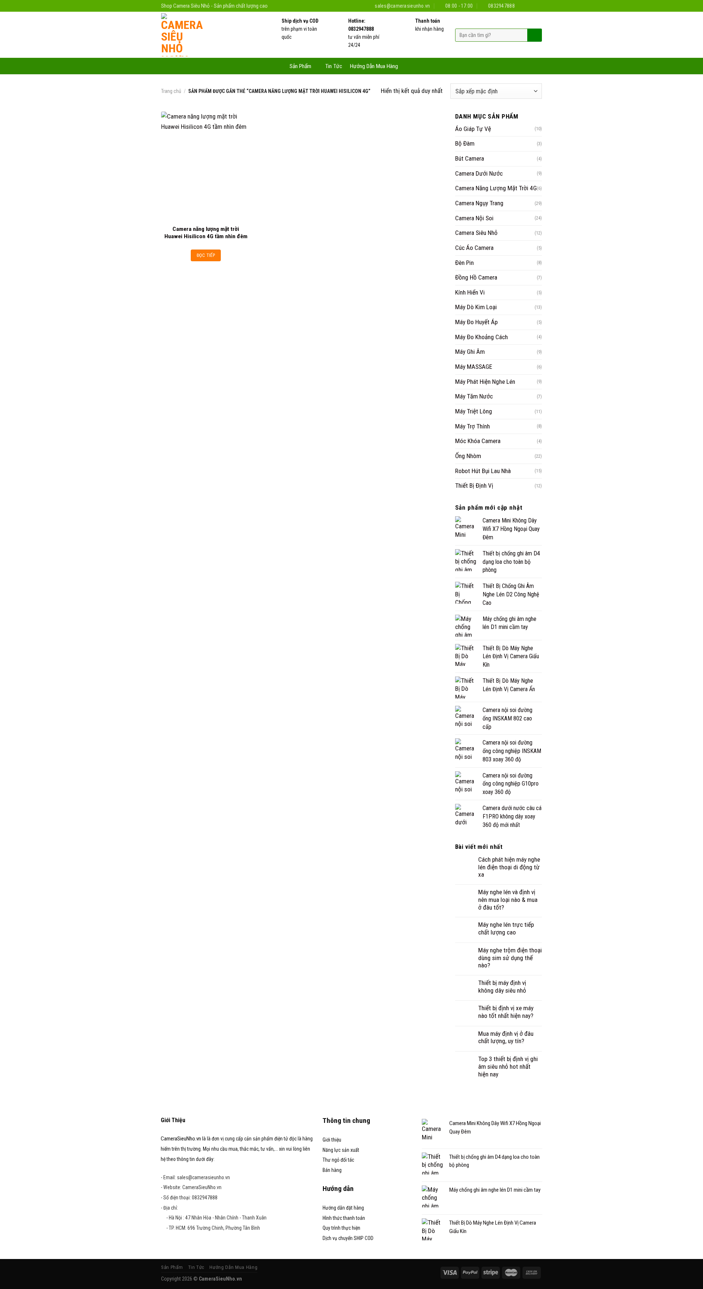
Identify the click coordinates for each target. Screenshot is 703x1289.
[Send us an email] (530, 5)
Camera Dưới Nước (479, 173)
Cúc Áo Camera (474, 247)
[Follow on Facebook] (523, 5)
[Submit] (533, 35)
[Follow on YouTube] (538, 5)
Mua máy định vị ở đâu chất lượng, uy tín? (505, 1037)
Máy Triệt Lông (473, 411)
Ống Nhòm (468, 456)
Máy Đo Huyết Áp (476, 322)
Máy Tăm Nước (474, 396)
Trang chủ (171, 91)
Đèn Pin (464, 262)
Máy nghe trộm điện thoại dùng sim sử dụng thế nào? (510, 958)
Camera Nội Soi (474, 218)
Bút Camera (469, 158)
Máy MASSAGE (473, 366)
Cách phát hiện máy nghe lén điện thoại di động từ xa (509, 867)
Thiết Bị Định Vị (474, 485)
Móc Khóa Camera (478, 441)
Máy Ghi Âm (470, 351)
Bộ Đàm (465, 143)
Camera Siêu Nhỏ (476, 232)
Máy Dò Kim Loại (476, 307)
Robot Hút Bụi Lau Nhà (483, 471)
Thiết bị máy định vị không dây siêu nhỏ (502, 986)
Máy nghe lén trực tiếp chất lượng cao (506, 928)
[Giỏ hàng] (409, 65)
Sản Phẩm (300, 66)
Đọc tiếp (206, 255)
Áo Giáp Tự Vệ (473, 128)
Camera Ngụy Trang (479, 203)
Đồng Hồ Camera (476, 277)
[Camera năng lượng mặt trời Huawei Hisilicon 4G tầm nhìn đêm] (206, 166)
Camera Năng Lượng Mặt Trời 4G (496, 188)
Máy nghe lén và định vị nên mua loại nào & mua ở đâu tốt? (508, 899)
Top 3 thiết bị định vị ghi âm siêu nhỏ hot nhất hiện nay (508, 1066)
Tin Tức (333, 66)
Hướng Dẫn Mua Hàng (374, 66)
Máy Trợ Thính (472, 426)
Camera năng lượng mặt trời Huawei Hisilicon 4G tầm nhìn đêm (206, 233)
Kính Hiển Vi (470, 292)
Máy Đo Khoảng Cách (481, 337)
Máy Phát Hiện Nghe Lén (485, 381)
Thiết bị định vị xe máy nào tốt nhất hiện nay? (505, 1011)
